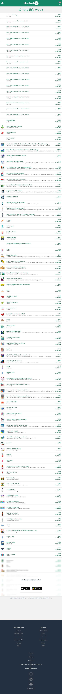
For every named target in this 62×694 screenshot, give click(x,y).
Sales (43, 646)
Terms (31, 653)
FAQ (43, 633)
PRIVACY (31, 657)
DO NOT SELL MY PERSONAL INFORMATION (31, 664)
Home (2, 3)
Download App (19, 636)
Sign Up (19, 631)
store (50, 598)
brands (27, 598)
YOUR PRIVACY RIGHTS (31, 668)
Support (43, 636)
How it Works (43, 631)
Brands (43, 643)
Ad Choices (31, 660)
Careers (18, 643)
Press (18, 646)
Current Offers (18, 633)
